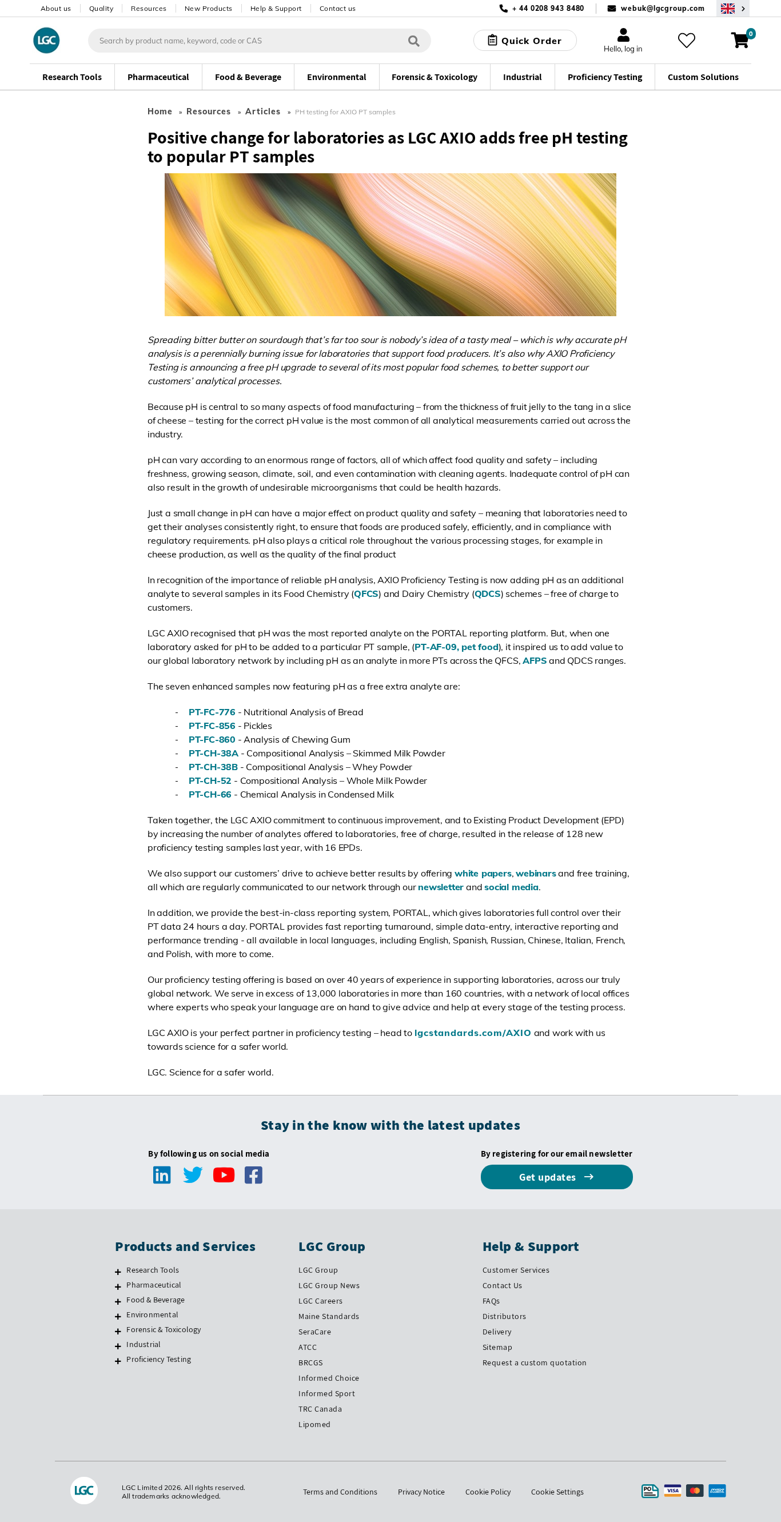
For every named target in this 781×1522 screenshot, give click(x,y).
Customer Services (516, 1270)
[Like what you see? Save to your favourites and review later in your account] (686, 40)
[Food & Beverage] (118, 1301)
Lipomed (314, 1424)
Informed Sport (326, 1393)
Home (160, 111)
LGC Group (318, 1270)
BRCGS (310, 1362)
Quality (101, 8)
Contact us (338, 8)
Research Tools (152, 1270)
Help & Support (276, 8)
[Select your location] (733, 8)
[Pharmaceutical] (118, 1286)
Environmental (152, 1314)
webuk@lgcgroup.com (662, 8)
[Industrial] (118, 1346)
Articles (263, 111)
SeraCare (314, 1331)
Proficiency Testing (158, 1359)
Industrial (143, 1344)
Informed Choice (329, 1378)
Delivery (497, 1331)
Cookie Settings (557, 1492)
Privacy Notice (421, 1492)
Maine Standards (329, 1316)
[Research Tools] (118, 1271)
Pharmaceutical (153, 1285)
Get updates (549, 1177)
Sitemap (498, 1347)
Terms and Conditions (340, 1492)
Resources (149, 8)
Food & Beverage (155, 1299)
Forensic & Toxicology (163, 1329)
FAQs (491, 1301)
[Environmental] (118, 1316)
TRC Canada (320, 1409)
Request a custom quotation (535, 1362)
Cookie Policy (488, 1492)
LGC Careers (320, 1301)
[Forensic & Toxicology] (118, 1331)
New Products (209, 8)
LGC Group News (329, 1285)
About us (56, 8)
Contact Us (503, 1285)
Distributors (505, 1316)
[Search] (414, 40)
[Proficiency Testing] (118, 1361)
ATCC (307, 1347)
